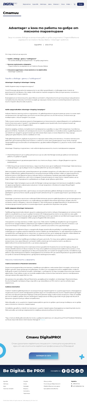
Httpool (42, 320)
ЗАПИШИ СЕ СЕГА (43, 356)
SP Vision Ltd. (34, 400)
